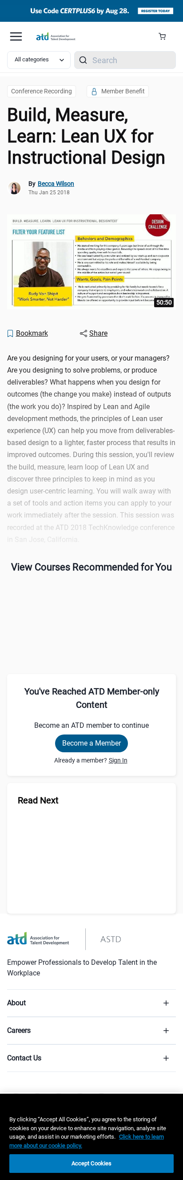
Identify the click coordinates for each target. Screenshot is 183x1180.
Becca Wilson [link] (56, 183)
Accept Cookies (92, 1163)
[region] (91, 1137)
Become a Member (91, 743)
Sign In (118, 760)
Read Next (38, 800)
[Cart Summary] (165, 36)
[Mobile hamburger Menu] (16, 36)
